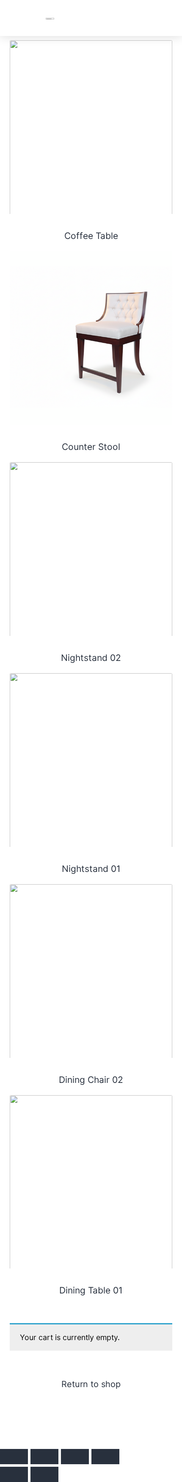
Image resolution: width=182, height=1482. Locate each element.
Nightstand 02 (91, 657)
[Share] (75, 1456)
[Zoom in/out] (14, 1456)
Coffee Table (91, 235)
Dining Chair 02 (91, 1079)
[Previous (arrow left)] (14, 1474)
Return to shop (91, 1384)
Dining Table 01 (91, 1290)
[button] (165, 18)
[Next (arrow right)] (44, 1474)
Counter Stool (91, 446)
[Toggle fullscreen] (44, 1456)
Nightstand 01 (91, 868)
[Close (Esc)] (105, 1456)
